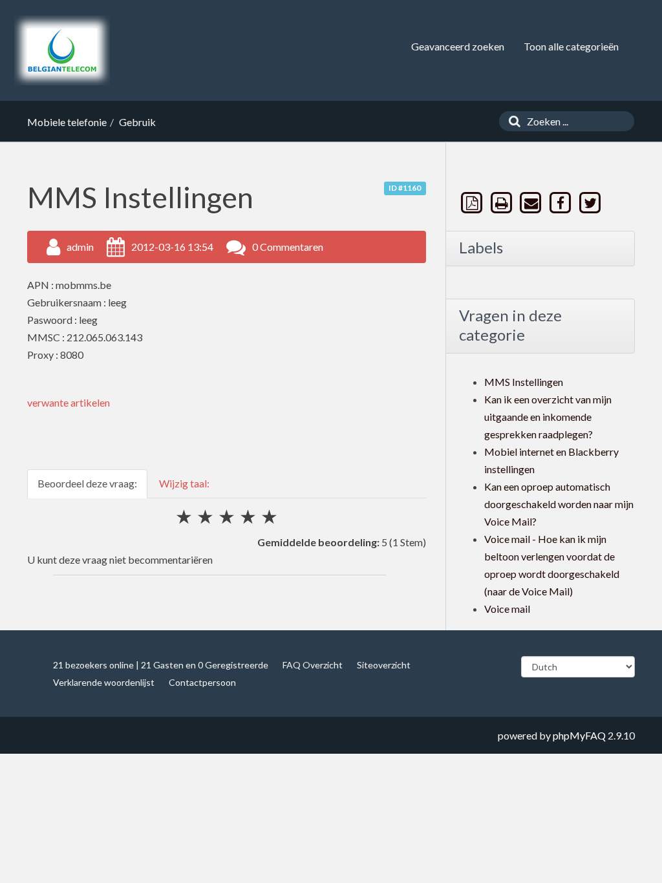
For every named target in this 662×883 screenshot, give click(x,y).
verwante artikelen (68, 402)
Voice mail (507, 608)
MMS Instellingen (523, 382)
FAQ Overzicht (313, 664)
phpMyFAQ (579, 735)
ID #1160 (405, 188)
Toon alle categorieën (571, 46)
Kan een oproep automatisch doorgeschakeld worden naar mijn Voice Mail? (559, 503)
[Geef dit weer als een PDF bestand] (473, 203)
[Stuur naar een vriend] (532, 203)
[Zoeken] (511, 121)
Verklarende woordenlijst (104, 682)
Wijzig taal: (184, 483)
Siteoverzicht (384, 664)
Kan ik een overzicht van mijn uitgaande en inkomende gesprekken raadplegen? (548, 416)
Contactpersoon (202, 682)
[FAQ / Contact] (62, 50)
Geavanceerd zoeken (457, 46)
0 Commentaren (287, 246)
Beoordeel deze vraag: (87, 483)
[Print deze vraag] (502, 203)
